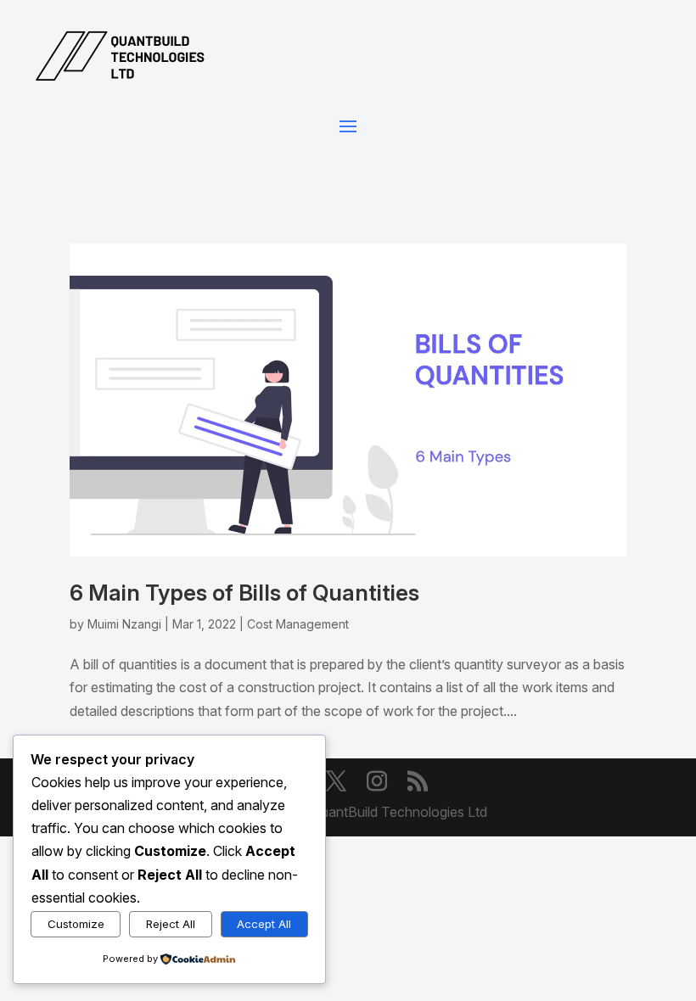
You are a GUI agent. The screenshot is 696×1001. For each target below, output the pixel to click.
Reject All (170, 924)
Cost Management (298, 624)
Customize (76, 924)
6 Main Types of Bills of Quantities (244, 592)
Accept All (264, 924)
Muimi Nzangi (124, 624)
